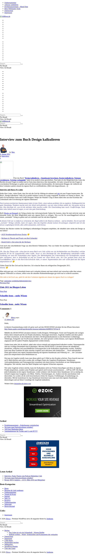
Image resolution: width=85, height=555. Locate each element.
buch (18, 281)
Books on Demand (11, 213)
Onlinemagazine (10, 502)
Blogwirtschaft (9, 506)
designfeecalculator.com (22, 384)
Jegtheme (49, 519)
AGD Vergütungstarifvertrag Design (14, 234)
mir (58, 193)
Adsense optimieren (11, 5)
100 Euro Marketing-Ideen (13, 429)
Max (13, 152)
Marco (13, 317)
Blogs (6, 488)
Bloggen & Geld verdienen (13, 490)
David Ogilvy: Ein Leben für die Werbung (16, 242)
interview (28, 281)
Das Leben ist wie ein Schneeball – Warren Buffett (26, 532)
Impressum (8, 13)
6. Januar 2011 (5, 154)
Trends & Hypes (10, 494)
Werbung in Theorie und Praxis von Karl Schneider (19, 238)
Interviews (5, 156)
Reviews (7, 500)
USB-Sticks (8, 540)
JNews (8, 519)
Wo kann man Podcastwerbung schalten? (18, 427)
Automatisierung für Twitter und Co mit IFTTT (21, 431)
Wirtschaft (8, 504)
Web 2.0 (7, 498)
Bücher (7, 530)
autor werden (12, 281)
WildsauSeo (8, 544)
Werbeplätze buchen (11, 542)
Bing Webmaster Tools (12, 9)
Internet (7, 496)
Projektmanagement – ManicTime (16, 7)
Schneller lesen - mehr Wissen (13, 304)
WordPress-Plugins (11, 546)
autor (6, 281)
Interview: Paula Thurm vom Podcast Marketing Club (23, 476)
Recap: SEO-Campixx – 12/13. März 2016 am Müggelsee (24, 480)
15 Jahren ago (9, 319)
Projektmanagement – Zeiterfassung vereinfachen (21, 425)
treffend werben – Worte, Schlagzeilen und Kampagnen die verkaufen (33, 534)
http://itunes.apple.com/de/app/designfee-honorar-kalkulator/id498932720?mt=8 (32, 329)
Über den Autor (9, 548)
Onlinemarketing (10, 3)
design (22, 281)
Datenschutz (8, 11)
